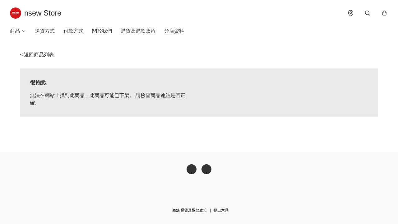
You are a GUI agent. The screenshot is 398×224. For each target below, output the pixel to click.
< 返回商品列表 (37, 54)
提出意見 (221, 210)
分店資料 (174, 31)
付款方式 (73, 31)
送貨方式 (45, 31)
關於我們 (102, 31)
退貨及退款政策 (138, 31)
